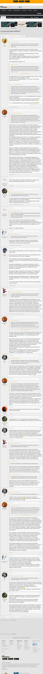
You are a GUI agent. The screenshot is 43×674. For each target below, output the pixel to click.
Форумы (3, 17)
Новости (3, 10)
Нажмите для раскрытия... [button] (25, 73)
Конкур (3, 643)
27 (19, 36)
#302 (41, 110)
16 (12, 36)
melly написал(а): (14, 64)
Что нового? (9, 17)
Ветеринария (27, 647)
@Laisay (10, 103)
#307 (41, 248)
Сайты (10, 644)
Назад (3, 36)
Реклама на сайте (36, 649)
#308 (41, 288)
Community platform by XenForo (21, 637)
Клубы (10, 642)
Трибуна (26, 644)
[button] (13, 17)
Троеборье (4, 644)
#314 (41, 428)
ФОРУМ (35, 10)
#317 (41, 502)
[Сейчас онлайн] (4, 193)
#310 (41, 355)
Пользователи (22, 17)
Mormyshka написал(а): (15, 234)
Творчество (26, 648)
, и (14, 106)
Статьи (9, 10)
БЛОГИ (30, 10)
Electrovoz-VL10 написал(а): (15, 84)
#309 (41, 317)
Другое (3, 651)
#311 (41, 378)
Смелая (2, 33)
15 (10, 36)
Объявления (16, 10)
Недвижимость (20, 646)
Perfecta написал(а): (14, 41)
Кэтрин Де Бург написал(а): (15, 211)
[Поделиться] (39, 39)
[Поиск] (41, 17)
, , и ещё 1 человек (18, 313)
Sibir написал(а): (13, 381)
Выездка (4, 642)
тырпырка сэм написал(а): (15, 291)
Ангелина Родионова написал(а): (16, 192)
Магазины (11, 643)
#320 (41, 593)
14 (8, 36)
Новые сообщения (4, 19)
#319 (41, 572)
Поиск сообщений (11, 19)
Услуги (18, 642)
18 (16, 36)
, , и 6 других (16, 245)
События (26, 646)
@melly (23, 61)
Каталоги (24, 10)
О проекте (35, 647)
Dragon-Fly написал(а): (15, 320)
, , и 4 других (17, 204)
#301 (41, 38)
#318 (41, 555)
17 (14, 36)
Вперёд (22, 36)
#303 (41, 177)
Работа (18, 643)
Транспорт (19, 644)
